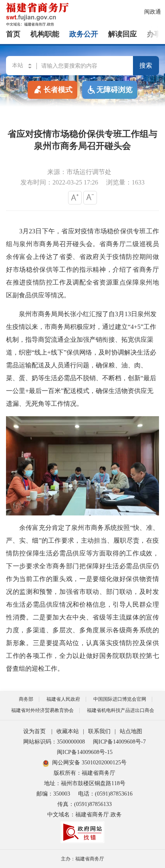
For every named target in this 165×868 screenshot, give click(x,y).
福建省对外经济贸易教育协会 (42, 710)
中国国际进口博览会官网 (119, 699)
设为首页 (34, 731)
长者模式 (58, 90)
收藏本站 (67, 731)
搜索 (145, 65)
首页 (13, 34)
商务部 (26, 699)
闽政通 (152, 12)
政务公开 (83, 34)
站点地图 (131, 731)
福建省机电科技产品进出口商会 (120, 710)
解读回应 (122, 34)
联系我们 (99, 731)
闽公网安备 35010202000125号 (89, 763)
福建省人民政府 (63, 699)
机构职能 (44, 34)
